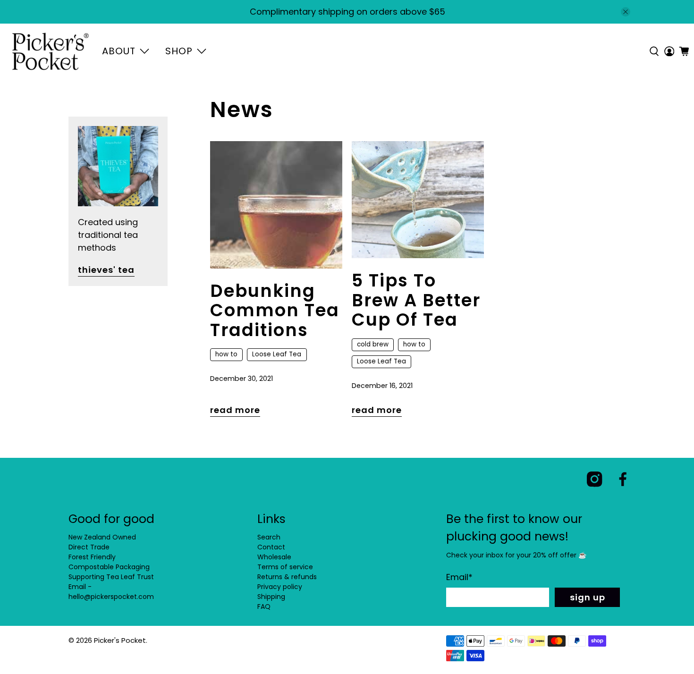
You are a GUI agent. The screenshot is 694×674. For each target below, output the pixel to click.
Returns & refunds (287, 576)
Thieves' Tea (106, 270)
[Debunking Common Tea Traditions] (276, 205)
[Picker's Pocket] (50, 51)
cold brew (373, 344)
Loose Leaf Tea (276, 354)
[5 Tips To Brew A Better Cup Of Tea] (418, 199)
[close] (625, 12)
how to (226, 354)
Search (268, 537)
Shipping (271, 596)
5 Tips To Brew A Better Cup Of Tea (416, 300)
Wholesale (274, 557)
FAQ (264, 606)
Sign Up (587, 597)
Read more (235, 410)
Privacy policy (279, 586)
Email (459, 577)
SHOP (179, 51)
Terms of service (285, 567)
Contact (271, 547)
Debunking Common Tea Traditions (274, 310)
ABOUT (118, 51)
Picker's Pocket (120, 640)
